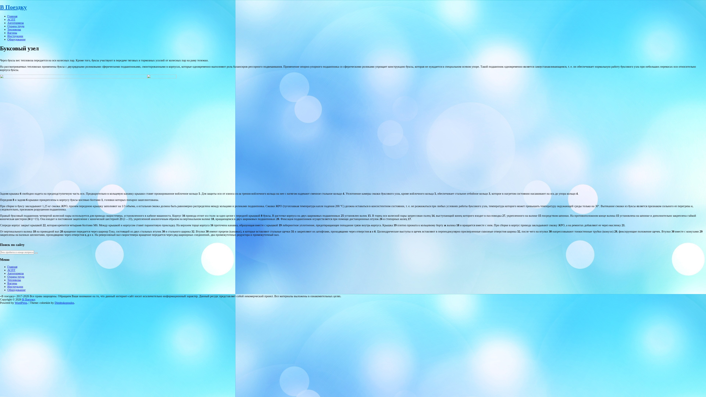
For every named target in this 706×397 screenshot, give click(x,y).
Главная (12, 16)
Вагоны (12, 32)
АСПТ (11, 19)
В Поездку (13, 7)
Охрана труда (15, 26)
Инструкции (15, 36)
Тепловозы (14, 29)
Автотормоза (15, 22)
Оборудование (16, 39)
